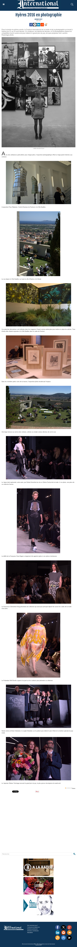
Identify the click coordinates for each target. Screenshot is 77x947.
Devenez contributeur (33, 930)
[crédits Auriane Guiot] (38, 37)
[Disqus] (33, 824)
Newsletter (30, 932)
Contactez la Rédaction (33, 927)
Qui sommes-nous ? (32, 925)
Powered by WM (38, 945)
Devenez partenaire (32, 929)
